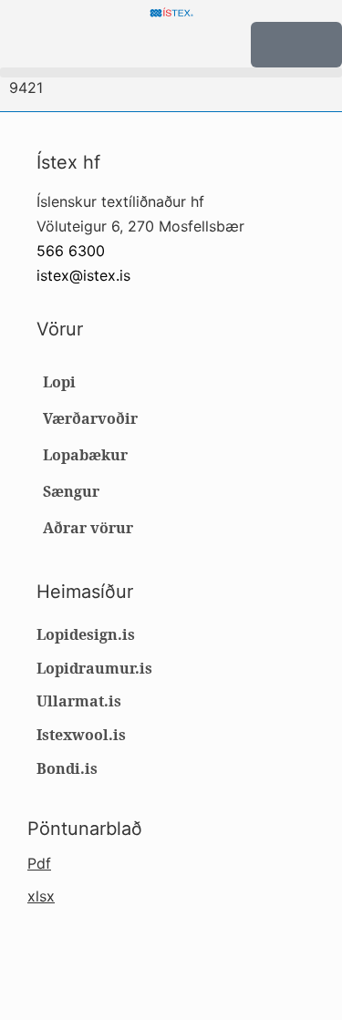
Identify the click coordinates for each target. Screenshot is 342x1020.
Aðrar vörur (88, 528)
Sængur (71, 491)
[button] (171, 72)
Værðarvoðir (90, 418)
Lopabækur (85, 455)
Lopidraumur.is (94, 668)
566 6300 (70, 251)
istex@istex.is (83, 275)
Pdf (39, 863)
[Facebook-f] (48, 961)
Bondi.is (67, 768)
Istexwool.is (81, 735)
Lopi (59, 382)
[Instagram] (82, 961)
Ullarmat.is (78, 701)
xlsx (41, 896)
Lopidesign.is (85, 634)
